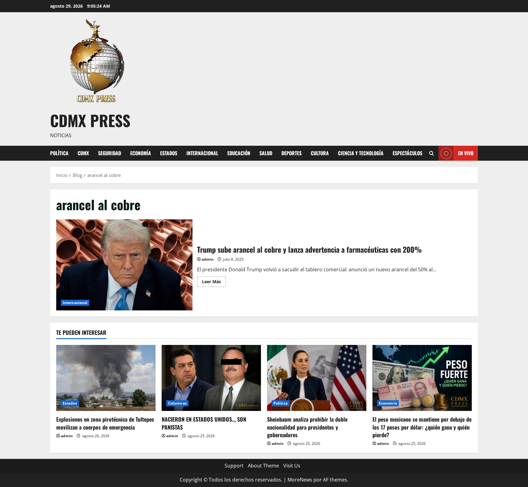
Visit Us (291, 465)
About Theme (263, 465)
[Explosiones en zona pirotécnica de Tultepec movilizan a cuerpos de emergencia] (106, 378)
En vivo (465, 152)
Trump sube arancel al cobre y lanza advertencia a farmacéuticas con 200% (124, 264)
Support (234, 465)
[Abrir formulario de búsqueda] (431, 153)
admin (208, 259)
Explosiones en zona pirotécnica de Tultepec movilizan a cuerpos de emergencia (105, 423)
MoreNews (300, 479)
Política (59, 153)
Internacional (202, 153)
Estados (168, 153)
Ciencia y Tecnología (360, 153)
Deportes (291, 153)
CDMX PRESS (90, 120)
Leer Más (214, 282)
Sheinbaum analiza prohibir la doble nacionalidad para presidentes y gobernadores (307, 426)
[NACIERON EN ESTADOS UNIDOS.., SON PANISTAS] (211, 378)
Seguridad (109, 153)
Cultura (320, 153)
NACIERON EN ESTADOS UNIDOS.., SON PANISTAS (204, 423)
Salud (265, 153)
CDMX (83, 153)
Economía (140, 153)
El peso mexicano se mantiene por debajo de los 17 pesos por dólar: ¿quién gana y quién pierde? (421, 426)
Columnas (177, 403)
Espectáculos (407, 153)
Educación (238, 153)
